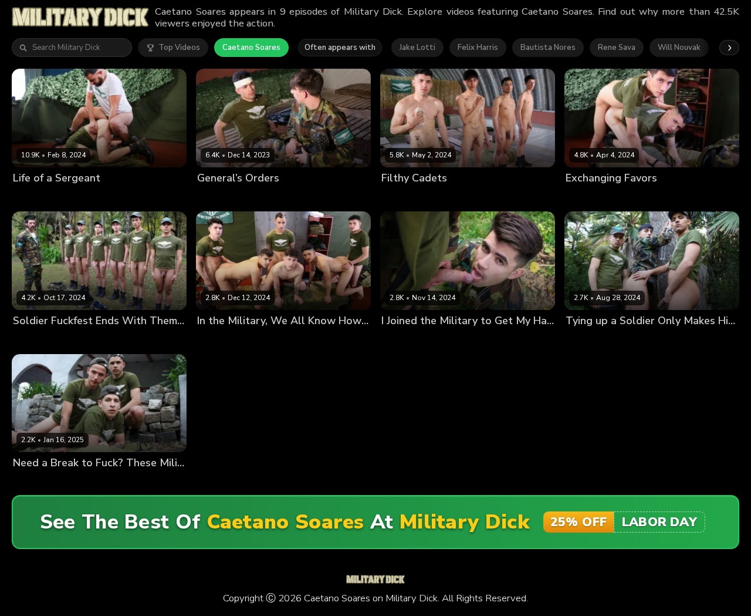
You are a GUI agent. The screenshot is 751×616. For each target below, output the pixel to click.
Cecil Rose (465, 197)
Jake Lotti (417, 47)
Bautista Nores (548, 47)
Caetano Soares (251, 47)
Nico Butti (280, 197)
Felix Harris (478, 47)
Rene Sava (616, 47)
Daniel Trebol (102, 197)
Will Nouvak (679, 47)
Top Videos (179, 47)
